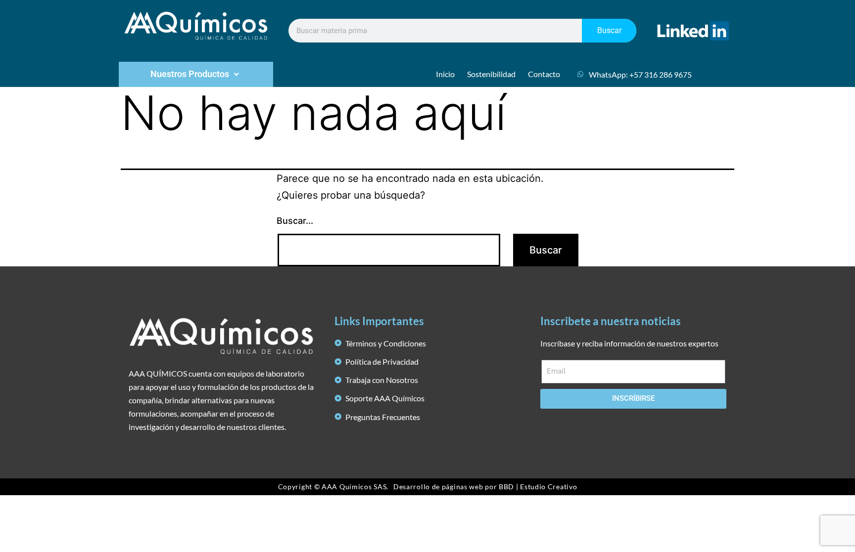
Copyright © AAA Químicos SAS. (333, 486)
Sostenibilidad (491, 74)
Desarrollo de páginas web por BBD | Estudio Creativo (485, 486)
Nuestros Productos (189, 74)
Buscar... (295, 220)
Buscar (609, 30)
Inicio (445, 74)
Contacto (544, 74)
